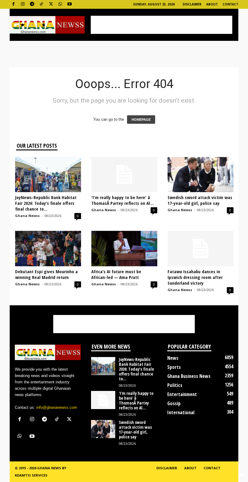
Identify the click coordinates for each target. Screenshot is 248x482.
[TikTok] (41, 4)
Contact (230, 4)
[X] (50, 4)
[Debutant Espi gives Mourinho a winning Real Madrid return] (48, 248)
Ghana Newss (27, 215)
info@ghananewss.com (56, 407)
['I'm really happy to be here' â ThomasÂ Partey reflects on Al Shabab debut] (124, 174)
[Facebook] (13, 4)
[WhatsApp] (60, 4)
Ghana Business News (188, 376)
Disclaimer (192, 4)
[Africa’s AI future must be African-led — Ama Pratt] (124, 248)
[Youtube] (69, 4)
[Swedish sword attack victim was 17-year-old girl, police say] (200, 174)
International (180, 412)
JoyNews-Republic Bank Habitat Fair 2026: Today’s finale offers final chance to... (46, 203)
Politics (174, 385)
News (172, 358)
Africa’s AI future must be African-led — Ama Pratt (116, 274)
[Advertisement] (161, 25)
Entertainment (182, 394)
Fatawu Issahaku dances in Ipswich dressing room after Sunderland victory (195, 277)
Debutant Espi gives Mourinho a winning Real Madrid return (46, 274)
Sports (174, 367)
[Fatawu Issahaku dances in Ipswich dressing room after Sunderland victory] (200, 248)
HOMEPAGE (141, 119)
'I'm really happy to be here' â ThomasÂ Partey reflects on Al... (122, 200)
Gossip (174, 403)
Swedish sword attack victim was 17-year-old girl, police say (200, 200)
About (212, 4)
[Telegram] (32, 4)
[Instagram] (22, 4)
